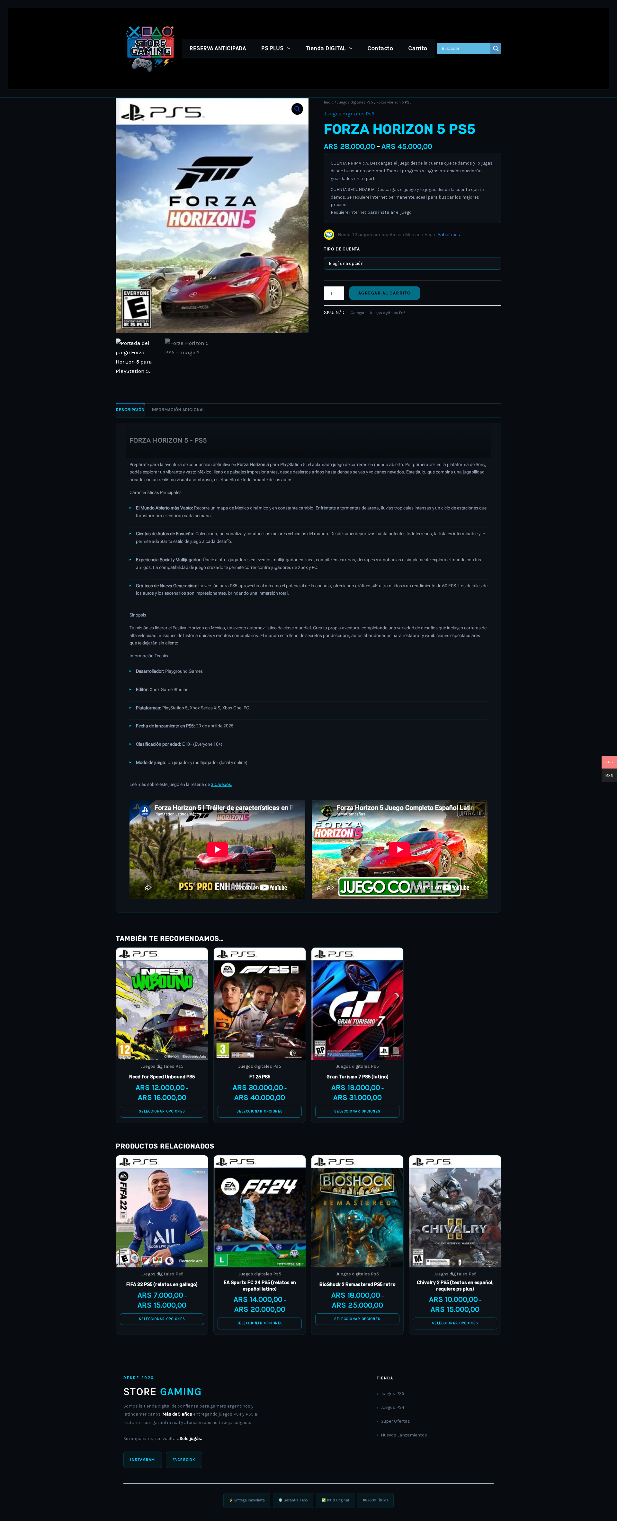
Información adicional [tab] (178, 409)
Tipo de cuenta (342, 249)
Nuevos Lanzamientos (404, 1435)
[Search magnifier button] (495, 48)
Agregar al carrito (384, 293)
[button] (287, 48)
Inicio (329, 102)
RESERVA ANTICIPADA (218, 48)
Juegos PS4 (392, 1407)
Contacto (380, 48)
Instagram (142, 1459)
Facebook (184, 1459)
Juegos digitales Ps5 (355, 102)
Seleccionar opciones (162, 1111)
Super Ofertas (395, 1421)
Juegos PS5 (392, 1393)
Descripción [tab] (130, 409)
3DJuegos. (221, 784)
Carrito (417, 48)
